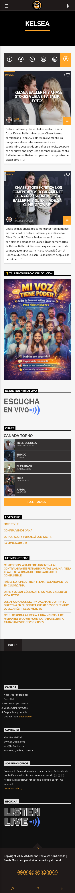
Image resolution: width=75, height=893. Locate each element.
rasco (16, 118)
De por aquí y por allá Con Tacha (28, 537)
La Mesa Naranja (15, 543)
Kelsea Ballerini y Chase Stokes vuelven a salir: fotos (38, 96)
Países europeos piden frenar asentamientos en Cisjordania (36, 583)
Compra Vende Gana (18, 530)
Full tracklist (37, 502)
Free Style (11, 524)
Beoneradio (25, 716)
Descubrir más (12, 788)
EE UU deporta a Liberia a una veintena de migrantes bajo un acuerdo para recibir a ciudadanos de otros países (34, 618)
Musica (9, 74)
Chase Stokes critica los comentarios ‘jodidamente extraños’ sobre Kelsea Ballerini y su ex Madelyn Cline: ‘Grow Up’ (37, 196)
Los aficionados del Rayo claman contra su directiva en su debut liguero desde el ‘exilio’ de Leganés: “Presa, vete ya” (36, 605)
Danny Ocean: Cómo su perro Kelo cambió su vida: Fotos (35, 593)
